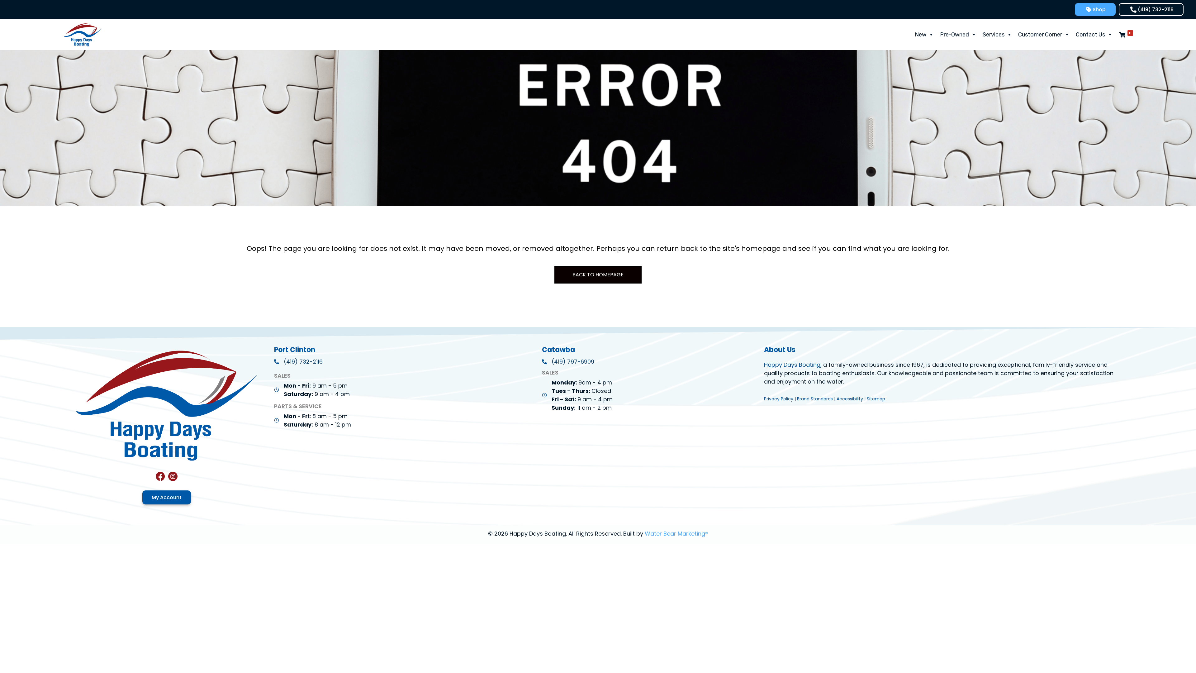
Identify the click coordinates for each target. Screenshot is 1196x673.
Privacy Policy (778, 399)
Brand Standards (815, 399)
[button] (1095, 9)
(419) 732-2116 (303, 361)
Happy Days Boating (792, 365)
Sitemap (876, 399)
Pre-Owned (954, 34)
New (920, 34)
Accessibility (850, 399)
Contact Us (1090, 34)
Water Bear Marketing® (676, 533)
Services (993, 34)
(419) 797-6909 (573, 361)
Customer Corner (1040, 34)
